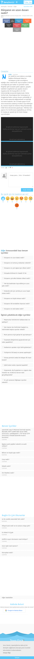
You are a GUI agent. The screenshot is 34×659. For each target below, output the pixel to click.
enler (2, 15)
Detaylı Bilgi (6, 653)
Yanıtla (3, 167)
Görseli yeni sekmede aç (17, 139)
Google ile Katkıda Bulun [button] (15, 610)
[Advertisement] (17, 50)
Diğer (15, 6)
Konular (10, 6)
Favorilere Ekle (27, 6)
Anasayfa (4, 6)
